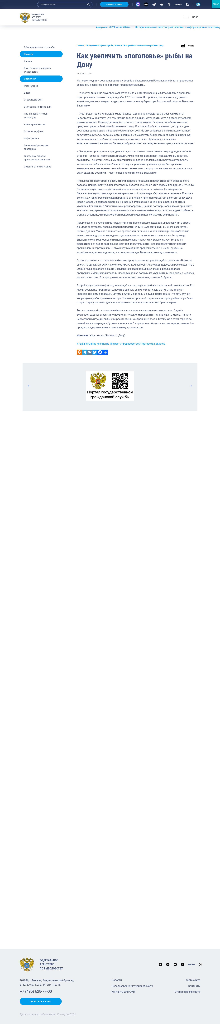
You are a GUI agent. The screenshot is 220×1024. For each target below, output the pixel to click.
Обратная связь (114, 4)
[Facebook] (100, 352)
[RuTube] (178, 4)
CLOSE (216, 4)
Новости (28, 54)
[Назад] (29, 386)
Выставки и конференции (37, 107)
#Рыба (81, 343)
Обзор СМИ (30, 78)
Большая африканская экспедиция (36, 147)
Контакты (194, 986)
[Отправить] (105, 352)
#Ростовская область (152, 343)
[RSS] (187, 4)
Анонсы (28, 61)
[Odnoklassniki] (79, 352)
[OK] (169, 4)
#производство (129, 343)
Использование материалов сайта (132, 986)
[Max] (138, 4)
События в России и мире (37, 166)
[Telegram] (154, 4)
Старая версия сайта (187, 991)
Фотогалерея (31, 86)
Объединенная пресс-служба (39, 47)
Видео (27, 92)
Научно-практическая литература (36, 115)
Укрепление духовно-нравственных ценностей (37, 158)
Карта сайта (193, 980)
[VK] (161, 4)
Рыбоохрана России (34, 124)
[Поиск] (88, 4)
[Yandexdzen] (146, 4)
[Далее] (191, 386)
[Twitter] (94, 352)
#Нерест (115, 343)
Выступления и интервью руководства (37, 70)
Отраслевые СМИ (33, 99)
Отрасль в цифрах (33, 131)
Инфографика (31, 138)
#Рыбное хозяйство (97, 343)
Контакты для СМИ (123, 991)
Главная (80, 45)
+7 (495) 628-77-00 (36, 991)
